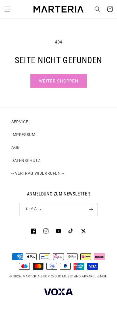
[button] (7, 9)
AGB (15, 147)
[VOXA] (58, 292)
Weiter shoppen (58, 81)
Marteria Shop (36, 276)
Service (19, 122)
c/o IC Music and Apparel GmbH (79, 276)
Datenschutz (25, 160)
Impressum (23, 134)
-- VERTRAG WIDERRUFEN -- (37, 173)
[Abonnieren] (91, 209)
